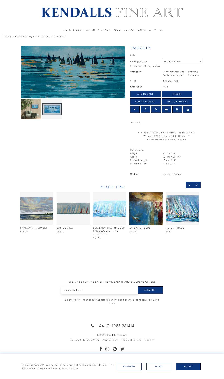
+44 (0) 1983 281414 (114, 325)
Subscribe (150, 290)
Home (8, 36)
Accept (188, 366)
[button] (161, 29)
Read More (129, 366)
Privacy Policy (110, 340)
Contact (129, 29)
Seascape (193, 75)
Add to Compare (177, 101)
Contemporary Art (26, 36)
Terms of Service (132, 340)
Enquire (177, 94)
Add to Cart (145, 94)
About (118, 29)
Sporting (45, 36)
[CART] (149, 29)
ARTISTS (91, 29)
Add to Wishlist (145, 101)
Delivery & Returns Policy (84, 340)
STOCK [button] (77, 29)
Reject (159, 366)
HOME (67, 29)
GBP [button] (140, 29)
